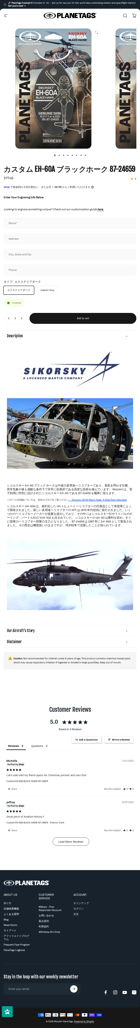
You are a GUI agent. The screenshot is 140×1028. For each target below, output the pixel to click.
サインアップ (81, 903)
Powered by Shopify (84, 1021)
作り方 (7, 903)
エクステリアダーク (18, 290)
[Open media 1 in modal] (96, 32)
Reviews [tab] (13, 746)
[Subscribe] (73, 989)
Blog (6, 919)
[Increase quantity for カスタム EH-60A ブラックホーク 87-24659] (22, 318)
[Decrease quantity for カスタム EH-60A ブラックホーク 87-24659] (8, 318)
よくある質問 (11, 914)
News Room (10, 925)
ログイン (78, 908)
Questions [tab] (37, 746)
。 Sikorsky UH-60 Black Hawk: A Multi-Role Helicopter (98, 499)
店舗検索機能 (11, 908)
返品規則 (44, 921)
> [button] (71, 841)
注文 (76, 914)
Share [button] (14, 788)
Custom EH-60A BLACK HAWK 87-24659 (27, 781)
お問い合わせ (46, 915)
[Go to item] (54, 155)
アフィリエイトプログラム (16, 937)
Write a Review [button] (121, 739)
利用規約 (44, 926)
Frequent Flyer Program (17, 944)
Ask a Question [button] (88, 739)
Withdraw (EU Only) (49, 932)
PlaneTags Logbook (14, 950)
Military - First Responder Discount (50, 908)
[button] (125, 788)
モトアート (10, 930)
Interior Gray (47, 290)
